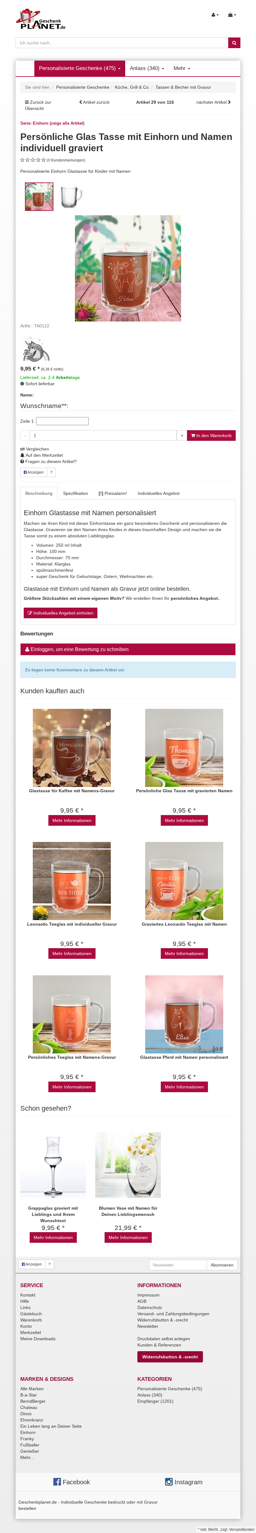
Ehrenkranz (31, 1419)
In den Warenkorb (213, 435)
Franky (27, 1438)
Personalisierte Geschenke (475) (78, 68)
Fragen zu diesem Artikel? (50, 461)
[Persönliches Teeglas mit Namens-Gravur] (71, 1014)
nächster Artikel (212, 102)
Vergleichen (37, 448)
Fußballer (29, 1444)
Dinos (26, 1413)
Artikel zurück (96, 102)
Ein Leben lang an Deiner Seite (51, 1426)
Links (25, 1307)
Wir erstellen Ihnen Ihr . (122, 598)
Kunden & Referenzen (159, 1344)
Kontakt (27, 1294)
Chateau (28, 1407)
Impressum (148, 1294)
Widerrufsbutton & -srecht (162, 1319)
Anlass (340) (145, 68)
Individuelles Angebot (159, 493)
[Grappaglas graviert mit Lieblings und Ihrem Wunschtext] (53, 1165)
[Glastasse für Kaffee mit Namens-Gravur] (71, 748)
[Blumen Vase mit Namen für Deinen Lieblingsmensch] (128, 1165)
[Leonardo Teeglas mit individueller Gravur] (71, 881)
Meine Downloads (38, 1338)
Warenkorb (31, 1319)
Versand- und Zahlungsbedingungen (173, 1313)
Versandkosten (241, 1529)
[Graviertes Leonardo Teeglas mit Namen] (184, 881)
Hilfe (24, 1301)
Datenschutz (149, 1307)
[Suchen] (234, 42)
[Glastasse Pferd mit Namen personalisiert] (184, 1014)
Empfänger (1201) (155, 1401)
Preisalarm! (113, 493)
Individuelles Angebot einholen (62, 612)
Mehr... (27, 1457)
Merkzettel (30, 1332)
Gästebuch (31, 1313)
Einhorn (28, 1432)
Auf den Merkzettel (44, 455)
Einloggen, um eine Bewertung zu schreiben (80, 649)
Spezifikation (75, 493)
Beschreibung (38, 493)
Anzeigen (35, 472)
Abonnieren (222, 1264)
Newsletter (147, 1326)
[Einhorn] (36, 348)
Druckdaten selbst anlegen (163, 1338)
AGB (141, 1301)
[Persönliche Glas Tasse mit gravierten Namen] (184, 748)
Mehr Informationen (71, 820)
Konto (26, 1326)
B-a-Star (28, 1394)
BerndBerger (33, 1401)
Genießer (29, 1451)
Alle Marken (32, 1388)
